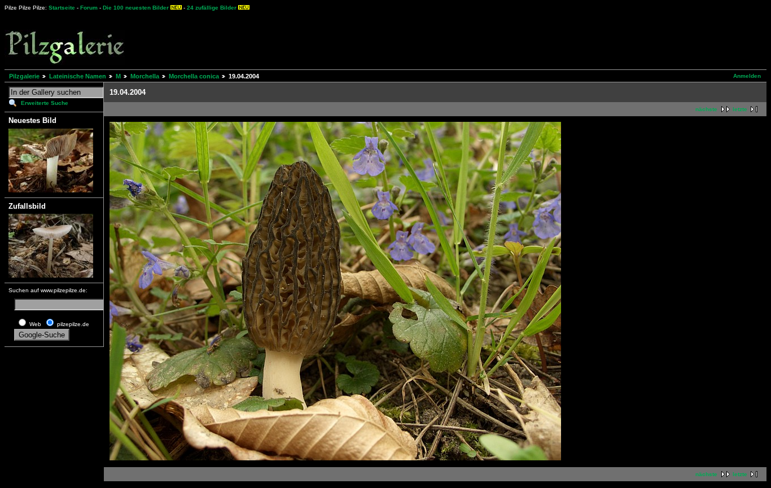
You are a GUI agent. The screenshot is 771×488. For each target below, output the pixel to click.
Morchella (144, 76)
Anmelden (747, 76)
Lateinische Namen (77, 76)
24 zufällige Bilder (211, 8)
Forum (89, 8)
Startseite (62, 8)
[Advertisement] (418, 39)
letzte (740, 109)
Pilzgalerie (24, 76)
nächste (706, 109)
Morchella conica (194, 76)
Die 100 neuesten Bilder (136, 8)
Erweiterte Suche (44, 103)
